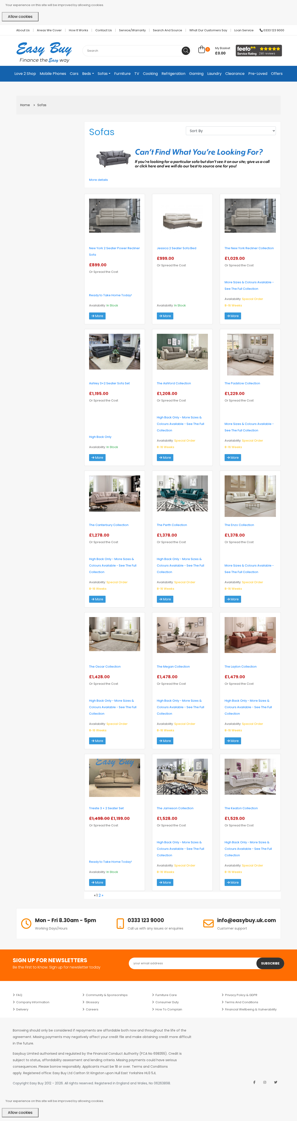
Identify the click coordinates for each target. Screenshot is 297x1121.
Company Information (32, 1002)
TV (136, 73)
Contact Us (103, 30)
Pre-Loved (257, 73)
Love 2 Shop (25, 73)
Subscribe (270, 963)
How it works (78, 30)
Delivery (22, 1009)
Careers (92, 1009)
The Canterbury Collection (109, 525)
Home (25, 105)
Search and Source (167, 30)
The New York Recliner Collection (249, 248)
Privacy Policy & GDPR (241, 995)
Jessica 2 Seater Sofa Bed (176, 248)
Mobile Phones (53, 73)
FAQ (19, 995)
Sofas (103, 73)
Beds (86, 73)
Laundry (214, 73)
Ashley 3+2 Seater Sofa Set (109, 383)
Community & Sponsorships (107, 995)
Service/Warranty (132, 30)
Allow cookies (20, 16)
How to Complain (168, 1009)
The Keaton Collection (241, 808)
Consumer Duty (167, 1002)
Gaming (196, 73)
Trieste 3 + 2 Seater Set (106, 808)
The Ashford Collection (174, 383)
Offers (277, 73)
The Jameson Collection (175, 808)
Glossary (92, 1002)
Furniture (122, 73)
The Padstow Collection (242, 383)
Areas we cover (49, 30)
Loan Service (244, 30)
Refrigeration (173, 73)
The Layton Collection (241, 666)
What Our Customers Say (208, 30)
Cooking (150, 73)
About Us (23, 30)
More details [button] (98, 180)
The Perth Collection (172, 525)
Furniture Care (166, 995)
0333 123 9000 (273, 30)
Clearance (235, 73)
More (98, 316)
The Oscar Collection (105, 666)
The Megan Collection (173, 666)
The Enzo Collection (239, 525)
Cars (74, 73)
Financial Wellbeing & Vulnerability (251, 1009)
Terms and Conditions (241, 1002)
